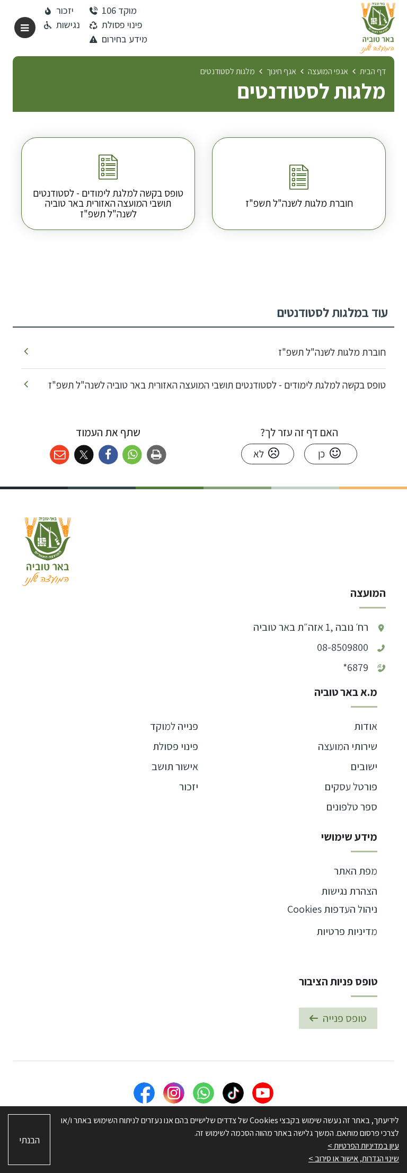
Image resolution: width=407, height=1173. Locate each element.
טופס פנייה (345, 1018)
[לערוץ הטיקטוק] (233, 1093)
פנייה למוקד (174, 726)
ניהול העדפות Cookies (332, 909)
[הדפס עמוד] (156, 455)
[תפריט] (25, 27)
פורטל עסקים (351, 786)
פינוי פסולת (175, 746)
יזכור (188, 786)
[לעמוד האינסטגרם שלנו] (173, 1093)
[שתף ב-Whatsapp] (132, 455)
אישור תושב (175, 766)
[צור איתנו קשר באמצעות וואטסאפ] (203, 1093)
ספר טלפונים (351, 807)
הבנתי (29, 1140)
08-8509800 (342, 647)
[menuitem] (299, 184)
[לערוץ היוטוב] (262, 1093)
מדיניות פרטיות (346, 931)
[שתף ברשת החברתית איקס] (84, 455)
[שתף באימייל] (59, 455)
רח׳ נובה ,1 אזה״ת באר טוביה (310, 627)
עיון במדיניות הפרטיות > (363, 1145)
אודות (365, 726)
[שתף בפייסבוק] (108, 455)
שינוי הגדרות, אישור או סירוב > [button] (353, 1158)
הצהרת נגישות (349, 891)
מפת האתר (355, 871)
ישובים (364, 766)
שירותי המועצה (347, 746)
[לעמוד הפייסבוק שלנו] (144, 1093)
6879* (355, 667)
